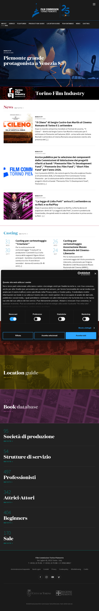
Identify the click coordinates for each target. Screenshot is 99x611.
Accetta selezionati (49, 336)
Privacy (54, 569)
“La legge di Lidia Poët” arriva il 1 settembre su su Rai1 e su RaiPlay (63, 203)
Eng (6, 25)
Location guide (53, 24)
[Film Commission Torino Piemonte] (49, 10)
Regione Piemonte (64, 593)
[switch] (37, 319)
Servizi (12, 24)
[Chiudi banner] (95, 273)
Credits (86, 569)
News (78, 24)
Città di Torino (39, 593)
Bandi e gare (36, 569)
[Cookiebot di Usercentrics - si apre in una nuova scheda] (79, 273)
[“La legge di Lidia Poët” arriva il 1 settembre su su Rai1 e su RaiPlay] (18, 206)
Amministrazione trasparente (20, 569)
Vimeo (59, 577)
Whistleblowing (76, 569)
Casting (86, 24)
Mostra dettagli (84, 328)
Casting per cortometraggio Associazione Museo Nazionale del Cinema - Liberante (76, 247)
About (4, 24)
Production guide (36, 24)
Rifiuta (18, 336)
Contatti (46, 569)
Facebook (40, 577)
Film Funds (21, 24)
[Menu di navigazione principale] (94, 4)
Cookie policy (63, 569)
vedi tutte (18, 108)
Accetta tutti (81, 336)
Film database (68, 24)
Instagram (46, 577)
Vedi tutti (22, 234)
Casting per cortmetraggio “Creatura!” (31, 242)
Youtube (52, 577)
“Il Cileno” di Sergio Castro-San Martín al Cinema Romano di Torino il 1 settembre (63, 124)
